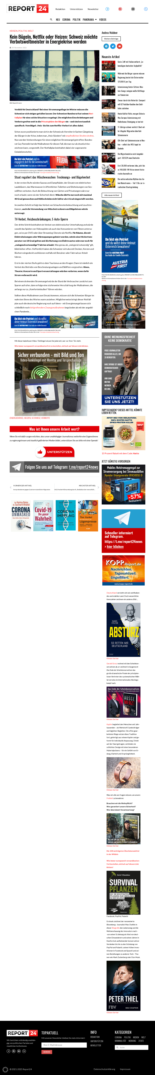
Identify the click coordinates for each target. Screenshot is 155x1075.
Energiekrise (16, 418)
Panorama (88, 19)
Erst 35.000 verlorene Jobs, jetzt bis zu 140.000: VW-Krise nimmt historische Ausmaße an (131, 169)
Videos (102, 19)
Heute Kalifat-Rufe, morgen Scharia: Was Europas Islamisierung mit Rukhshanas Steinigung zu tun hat (131, 117)
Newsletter (93, 9)
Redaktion (60, 9)
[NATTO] (123, 449)
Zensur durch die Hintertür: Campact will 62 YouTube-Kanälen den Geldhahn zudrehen (131, 104)
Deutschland (112, 593)
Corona (66, 19)
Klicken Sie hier (113, 658)
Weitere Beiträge (111, 39)
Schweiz (36, 418)
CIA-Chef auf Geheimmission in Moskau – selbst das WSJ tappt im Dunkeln (131, 144)
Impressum (125, 1069)
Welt (31, 31)
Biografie (116, 928)
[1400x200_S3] (54, 327)
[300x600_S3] (120, 272)
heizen (27, 418)
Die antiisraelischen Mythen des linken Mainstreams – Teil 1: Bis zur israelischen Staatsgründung (131, 183)
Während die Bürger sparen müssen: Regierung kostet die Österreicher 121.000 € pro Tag (131, 77)
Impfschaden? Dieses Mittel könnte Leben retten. (122, 411)
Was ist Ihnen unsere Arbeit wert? (54, 429)
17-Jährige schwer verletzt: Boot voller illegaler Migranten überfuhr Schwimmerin (131, 131)
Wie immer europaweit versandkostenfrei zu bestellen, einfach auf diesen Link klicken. (51, 346)
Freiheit (110, 798)
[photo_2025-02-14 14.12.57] (120, 404)
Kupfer (109, 724)
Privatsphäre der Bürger (53, 121)
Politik (76, 19)
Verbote (45, 418)
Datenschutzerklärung (104, 1069)
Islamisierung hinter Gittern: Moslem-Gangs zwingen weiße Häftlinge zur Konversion (131, 90)
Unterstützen (76, 9)
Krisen (13, 31)
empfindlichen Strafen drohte (80, 135)
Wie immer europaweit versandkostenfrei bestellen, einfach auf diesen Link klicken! (123, 864)
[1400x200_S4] (54, 167)
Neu (58, 19)
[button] (51, 19)
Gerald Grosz (112, 663)
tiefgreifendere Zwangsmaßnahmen (47, 307)
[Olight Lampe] (123, 328)
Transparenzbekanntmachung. (49, 172)
